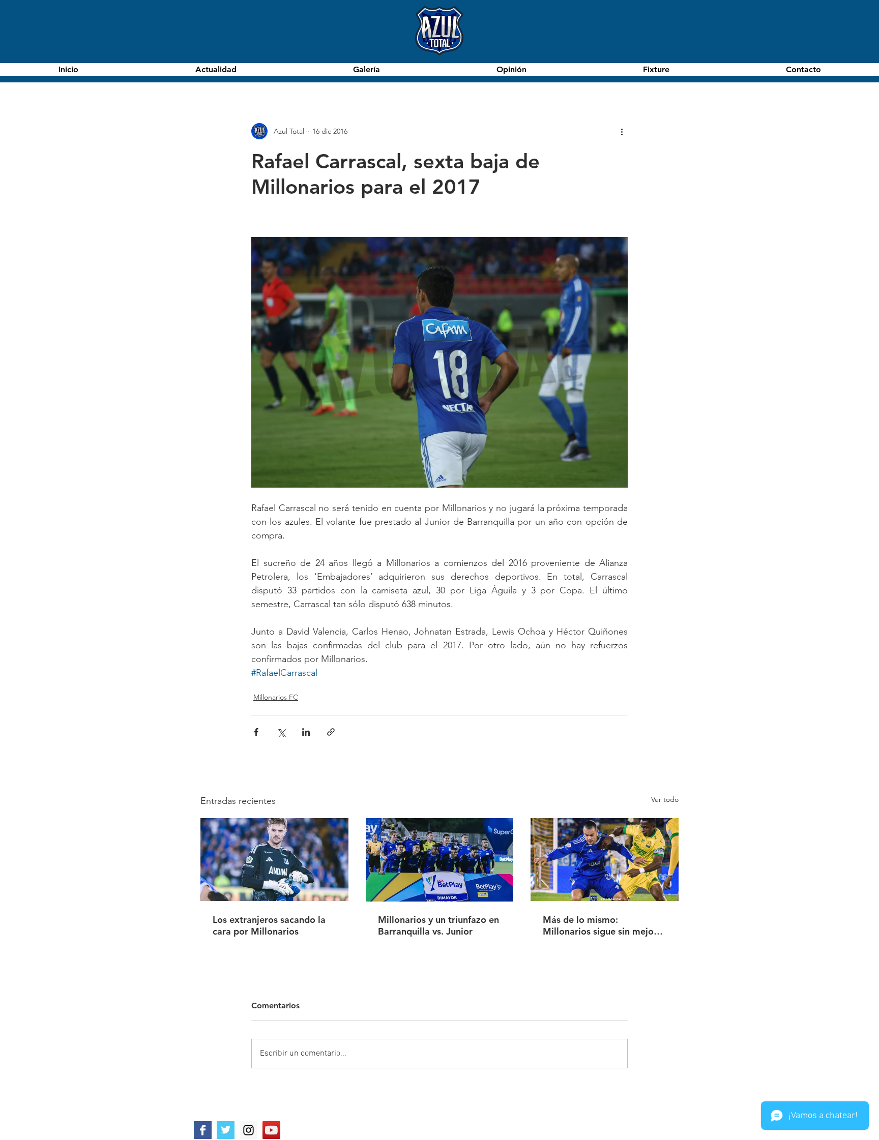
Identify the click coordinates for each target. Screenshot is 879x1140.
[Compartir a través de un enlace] (331, 732)
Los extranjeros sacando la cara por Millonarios (269, 925)
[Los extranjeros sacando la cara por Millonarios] (274, 859)
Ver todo (665, 799)
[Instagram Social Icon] (248, 1130)
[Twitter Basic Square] (226, 1130)
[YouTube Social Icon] (271, 1130)
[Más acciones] (622, 131)
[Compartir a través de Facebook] (256, 732)
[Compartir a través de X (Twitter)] (281, 732)
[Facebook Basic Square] (203, 1130)
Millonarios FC (275, 697)
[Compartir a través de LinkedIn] (306, 732)
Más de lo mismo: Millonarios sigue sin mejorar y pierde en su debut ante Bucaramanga (604, 925)
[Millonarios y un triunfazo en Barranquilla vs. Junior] (440, 860)
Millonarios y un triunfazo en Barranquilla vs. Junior (438, 925)
